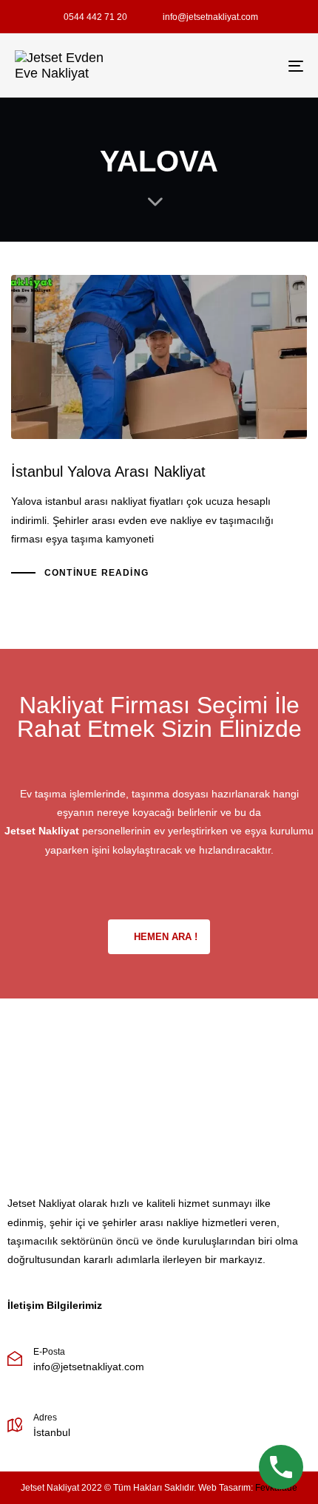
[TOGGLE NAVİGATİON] (255, 66)
